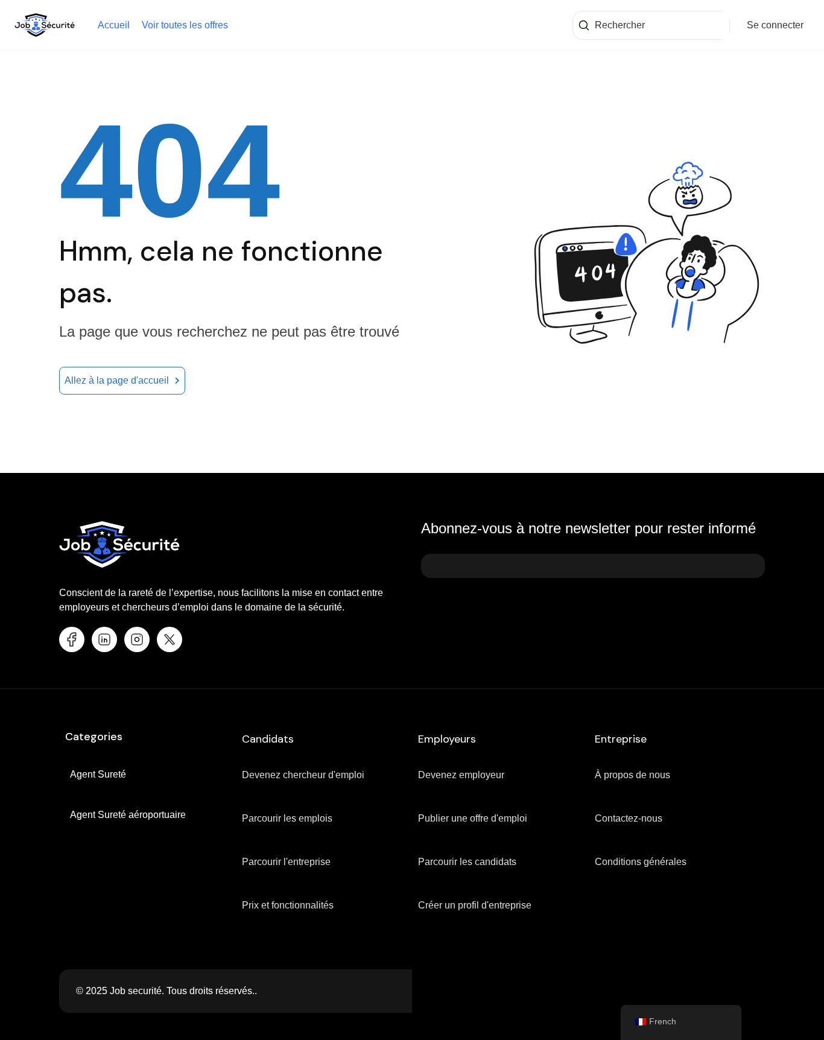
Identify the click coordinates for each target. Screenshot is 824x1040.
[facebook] (71, 639)
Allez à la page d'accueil (117, 380)
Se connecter (775, 25)
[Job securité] (44, 24)
